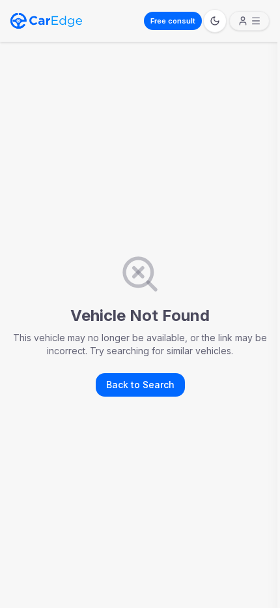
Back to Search (140, 384)
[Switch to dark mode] (215, 21)
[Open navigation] (249, 21)
